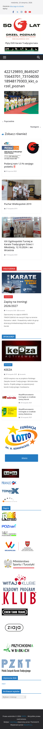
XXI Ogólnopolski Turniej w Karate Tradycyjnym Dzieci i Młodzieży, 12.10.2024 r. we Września (18, 246)
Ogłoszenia (8, 297)
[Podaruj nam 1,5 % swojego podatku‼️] (21, 141)
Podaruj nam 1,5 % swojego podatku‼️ (18, 165)
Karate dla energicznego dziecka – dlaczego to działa (23, 7)
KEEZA (8, 369)
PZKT (4, 684)
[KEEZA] (21, 351)
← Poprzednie (8, 121)
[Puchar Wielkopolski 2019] (21, 181)
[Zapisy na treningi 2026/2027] (21, 283)
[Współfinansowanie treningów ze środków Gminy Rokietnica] (9, 413)
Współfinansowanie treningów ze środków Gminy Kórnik (27, 396)
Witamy (24, 458)
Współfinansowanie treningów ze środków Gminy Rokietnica (27, 411)
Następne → (35, 127)
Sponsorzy (8, 365)
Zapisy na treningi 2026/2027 (15, 304)
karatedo (22, 310)
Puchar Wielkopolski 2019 (17, 204)
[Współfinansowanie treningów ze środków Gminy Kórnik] (9, 398)
